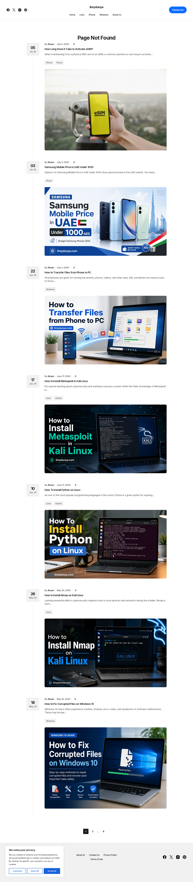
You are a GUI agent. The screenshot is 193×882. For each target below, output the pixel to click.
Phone (59, 62)
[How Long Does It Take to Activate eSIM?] (106, 109)
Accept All (52, 871)
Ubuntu (58, 398)
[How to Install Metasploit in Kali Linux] (106, 439)
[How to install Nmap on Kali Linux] (106, 653)
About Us (80, 855)
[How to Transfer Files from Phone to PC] (106, 330)
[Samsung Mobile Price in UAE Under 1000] (106, 221)
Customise (17, 871)
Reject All (35, 871)
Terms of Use (96, 859)
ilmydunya (96, 7)
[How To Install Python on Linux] (106, 544)
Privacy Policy (110, 855)
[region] (34, 861)
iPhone (49, 62)
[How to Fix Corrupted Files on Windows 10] (106, 768)
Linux (48, 398)
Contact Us (177, 10)
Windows (50, 289)
